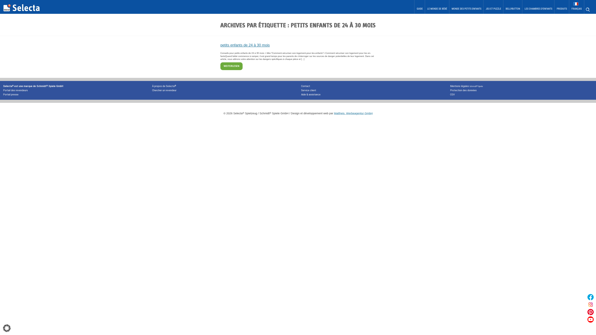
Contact (305, 86)
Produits (562, 8)
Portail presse (10, 94)
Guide (420, 8)
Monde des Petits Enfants (466, 8)
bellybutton (513, 8)
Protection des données (463, 90)
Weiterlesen (231, 66)
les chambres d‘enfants (538, 8)
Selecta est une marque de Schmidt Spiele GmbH (33, 86)
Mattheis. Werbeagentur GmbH (353, 113)
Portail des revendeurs (15, 90)
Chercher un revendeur (164, 90)
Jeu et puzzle (493, 8)
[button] (7, 328)
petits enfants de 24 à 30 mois (245, 45)
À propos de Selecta (164, 86)
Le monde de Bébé (437, 8)
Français (576, 8)
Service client (308, 90)
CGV (452, 94)
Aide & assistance (311, 94)
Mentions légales (466, 86)
